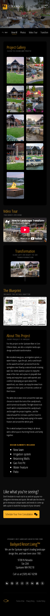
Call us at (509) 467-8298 (25, 574)
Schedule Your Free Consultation (19, 514)
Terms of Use (20, 601)
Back (6, 32)
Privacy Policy (30, 601)
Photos (23, 32)
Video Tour (33, 32)
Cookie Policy (41, 601)
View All (14, 32)
